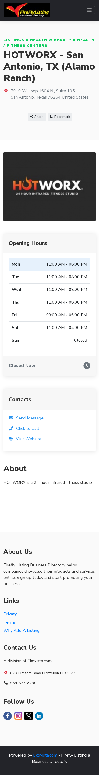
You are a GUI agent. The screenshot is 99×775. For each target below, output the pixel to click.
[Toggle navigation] (89, 10)
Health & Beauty (51, 39)
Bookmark (61, 116)
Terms (9, 622)
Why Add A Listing (21, 630)
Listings (13, 39)
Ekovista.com (45, 755)
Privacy (10, 614)
